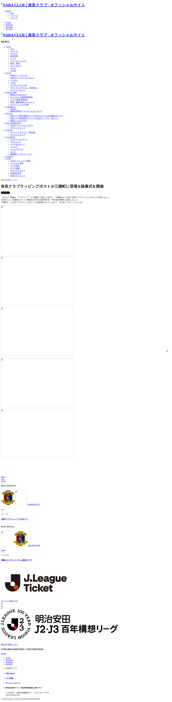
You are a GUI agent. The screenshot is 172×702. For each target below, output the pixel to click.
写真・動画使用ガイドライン (22, 102)
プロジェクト (16, 142)
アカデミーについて (18, 139)
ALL (12, 13)
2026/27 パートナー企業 (20, 161)
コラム (13, 68)
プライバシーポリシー (13, 683)
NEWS (8, 11)
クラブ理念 (15, 166)
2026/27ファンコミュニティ (21, 125)
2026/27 (13, 109)
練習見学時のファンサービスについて (26, 111)
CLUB (8, 159)
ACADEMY (10, 137)
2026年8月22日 (33, 505)
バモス (13, 83)
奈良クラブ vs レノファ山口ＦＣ (14, 519)
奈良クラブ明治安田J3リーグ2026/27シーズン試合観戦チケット (36, 116)
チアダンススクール (18, 85)
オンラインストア (17, 135)
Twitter (8, 23)
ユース (13, 152)
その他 (13, 71)
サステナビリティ (17, 171)
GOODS (9, 130)
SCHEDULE (11, 107)
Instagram (9, 25)
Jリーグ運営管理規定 (19, 100)
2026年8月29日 (34, 545)
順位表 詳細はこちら (9, 644)
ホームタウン (16, 66)
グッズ (13, 58)
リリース (14, 16)
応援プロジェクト (17, 176)
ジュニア (14, 147)
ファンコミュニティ (18, 61)
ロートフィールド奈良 (19, 105)
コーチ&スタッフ (17, 144)
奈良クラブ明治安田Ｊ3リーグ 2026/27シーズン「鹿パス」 (34, 118)
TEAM (8, 73)
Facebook (9, 27)
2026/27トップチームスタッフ (22, 78)
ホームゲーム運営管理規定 (21, 97)
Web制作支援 (15, 173)
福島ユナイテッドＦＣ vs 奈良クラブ (16, 560)
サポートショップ (17, 128)
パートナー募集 (16, 163)
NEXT (3, 481)
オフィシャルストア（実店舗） (23, 132)
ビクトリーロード (17, 90)
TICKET (9, 114)
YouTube (9, 29)
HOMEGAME (11, 92)
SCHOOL (9, 157)
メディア (14, 18)
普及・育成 (15, 63)
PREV (3, 477)
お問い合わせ (10, 673)
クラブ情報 (15, 168)
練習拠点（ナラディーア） (21, 154)
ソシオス (14, 80)
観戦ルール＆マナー (18, 95)
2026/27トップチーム (19, 75)
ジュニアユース (16, 149)
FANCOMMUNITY (13, 123)
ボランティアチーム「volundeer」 (24, 88)
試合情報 (14, 56)
